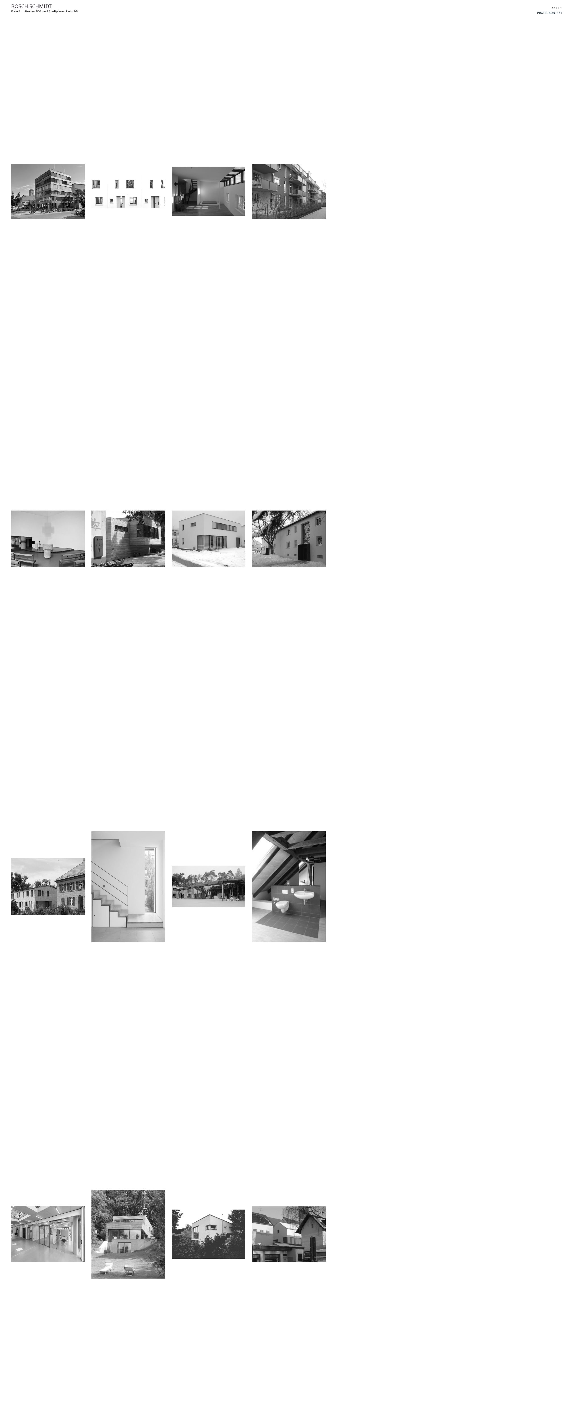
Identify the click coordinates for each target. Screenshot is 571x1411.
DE (553, 8)
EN (560, 8)
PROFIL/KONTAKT (549, 13)
